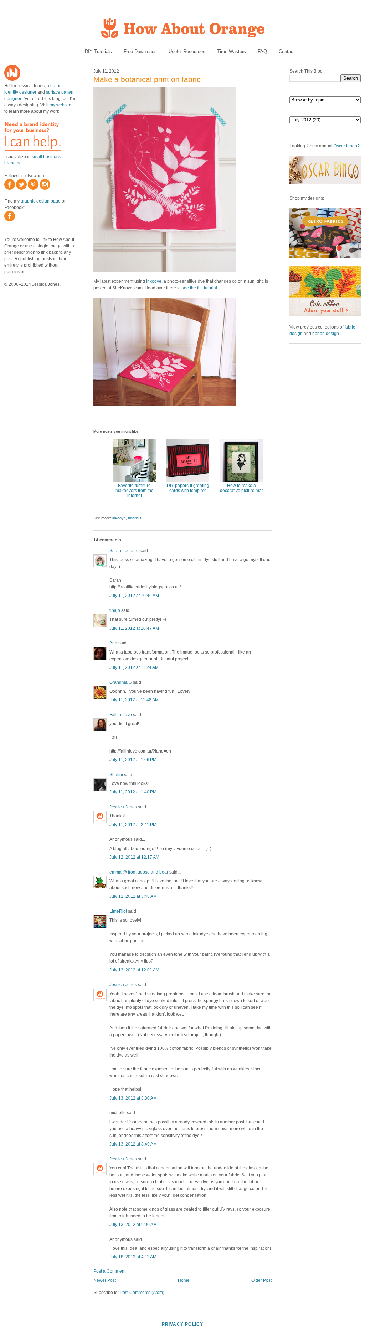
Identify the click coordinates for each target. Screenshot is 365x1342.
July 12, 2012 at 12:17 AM (134, 857)
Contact (287, 51)
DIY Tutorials (98, 51)
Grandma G (120, 682)
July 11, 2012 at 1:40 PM (132, 792)
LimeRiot (118, 911)
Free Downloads (140, 51)
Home (184, 1280)
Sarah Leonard (124, 550)
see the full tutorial (199, 287)
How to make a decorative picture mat (241, 488)
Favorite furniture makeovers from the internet (134, 490)
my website (60, 105)
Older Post (261, 1280)
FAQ (262, 51)
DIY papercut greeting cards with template (188, 488)
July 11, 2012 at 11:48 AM (134, 699)
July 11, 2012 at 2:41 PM (132, 824)
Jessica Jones (123, 806)
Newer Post (104, 1280)
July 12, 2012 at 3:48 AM (133, 896)
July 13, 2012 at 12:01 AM (134, 970)
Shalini (116, 774)
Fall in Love (120, 714)
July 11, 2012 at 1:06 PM (132, 759)
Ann (113, 642)
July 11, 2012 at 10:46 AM (134, 595)
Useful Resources (187, 51)
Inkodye (153, 281)
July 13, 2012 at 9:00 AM (133, 1224)
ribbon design (325, 333)
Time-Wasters (231, 51)
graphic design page (41, 201)
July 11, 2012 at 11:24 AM (134, 667)
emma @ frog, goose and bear (138, 872)
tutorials (135, 518)
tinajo (114, 610)
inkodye (119, 518)
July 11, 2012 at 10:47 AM (134, 628)
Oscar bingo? (347, 145)
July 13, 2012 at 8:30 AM (133, 1098)
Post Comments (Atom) (142, 1292)
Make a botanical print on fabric (147, 79)
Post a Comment (109, 1271)
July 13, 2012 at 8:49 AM (133, 1144)
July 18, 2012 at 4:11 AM (132, 1256)
